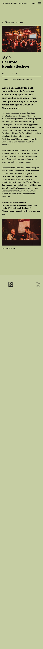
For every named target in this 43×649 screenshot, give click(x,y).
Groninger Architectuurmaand (15, 3)
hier (38, 211)
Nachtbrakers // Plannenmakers (16, 139)
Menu (34, 3)
